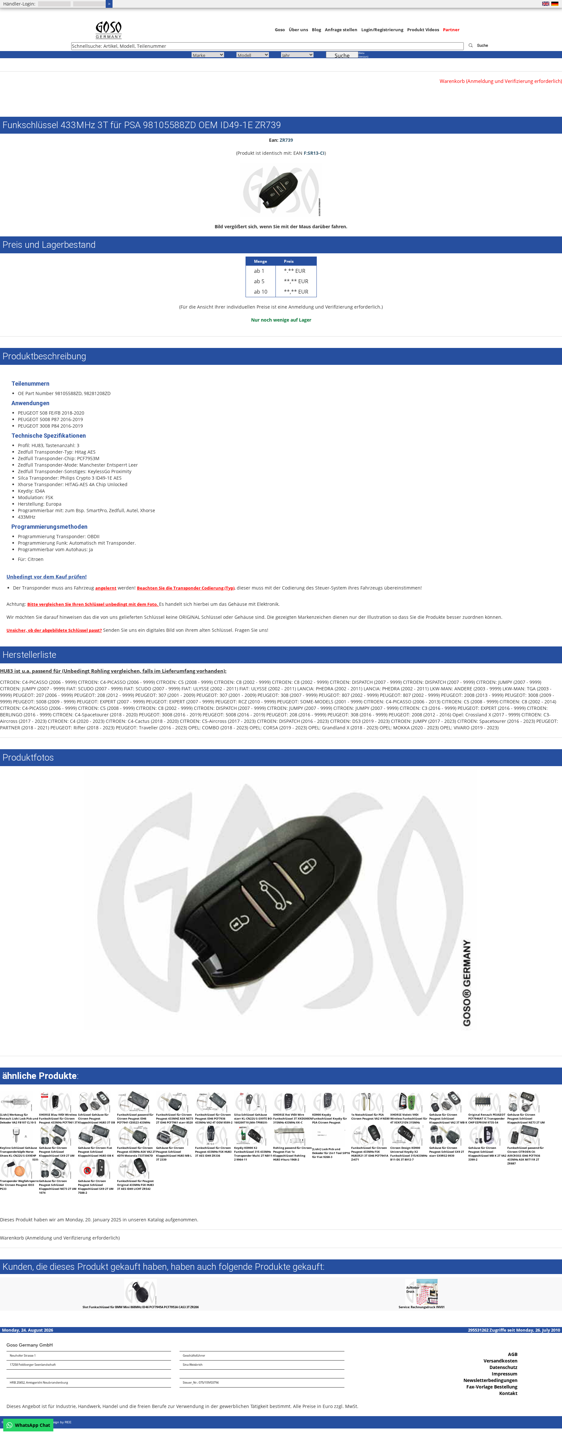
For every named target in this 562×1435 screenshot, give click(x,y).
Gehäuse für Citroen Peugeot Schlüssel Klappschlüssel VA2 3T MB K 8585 (448, 1120)
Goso (280, 30)
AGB (512, 1354)
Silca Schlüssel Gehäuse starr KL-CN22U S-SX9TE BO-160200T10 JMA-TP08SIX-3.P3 (253, 1120)
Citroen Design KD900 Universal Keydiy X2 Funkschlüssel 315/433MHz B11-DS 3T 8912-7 (408, 1153)
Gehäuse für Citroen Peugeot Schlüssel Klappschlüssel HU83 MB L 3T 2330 (174, 1153)
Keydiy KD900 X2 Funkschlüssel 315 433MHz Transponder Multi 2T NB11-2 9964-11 (253, 1153)
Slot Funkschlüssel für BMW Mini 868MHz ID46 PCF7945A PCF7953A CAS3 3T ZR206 (141, 1307)
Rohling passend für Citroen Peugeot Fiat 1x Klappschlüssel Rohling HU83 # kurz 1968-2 (292, 1153)
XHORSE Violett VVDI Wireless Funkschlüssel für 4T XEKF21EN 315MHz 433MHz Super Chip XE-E (408, 1120)
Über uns (298, 30)
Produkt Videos (423, 30)
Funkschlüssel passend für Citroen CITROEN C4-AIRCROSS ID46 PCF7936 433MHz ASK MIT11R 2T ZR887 (525, 1155)
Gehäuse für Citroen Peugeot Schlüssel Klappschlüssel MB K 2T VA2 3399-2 (487, 1153)
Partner (451, 30)
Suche (342, 55)
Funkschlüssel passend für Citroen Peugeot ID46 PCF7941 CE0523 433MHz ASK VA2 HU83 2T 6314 (135, 1120)
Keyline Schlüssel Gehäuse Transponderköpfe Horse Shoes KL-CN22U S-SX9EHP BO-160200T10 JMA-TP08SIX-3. (19, 1155)
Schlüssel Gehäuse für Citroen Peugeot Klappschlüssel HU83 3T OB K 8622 (96, 1120)
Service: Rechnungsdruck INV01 (422, 1307)
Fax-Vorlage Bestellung (491, 1387)
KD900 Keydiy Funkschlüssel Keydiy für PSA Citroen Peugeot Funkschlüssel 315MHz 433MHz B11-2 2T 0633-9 (329, 1122)
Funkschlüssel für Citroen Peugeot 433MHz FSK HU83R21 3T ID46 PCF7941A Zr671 (369, 1153)
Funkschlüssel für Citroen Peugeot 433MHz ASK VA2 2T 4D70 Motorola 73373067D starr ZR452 (136, 1153)
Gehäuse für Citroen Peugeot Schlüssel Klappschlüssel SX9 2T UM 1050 (56, 1153)
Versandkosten (500, 1361)
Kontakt (508, 1393)
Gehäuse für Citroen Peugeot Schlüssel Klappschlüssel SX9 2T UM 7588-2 (96, 1186)
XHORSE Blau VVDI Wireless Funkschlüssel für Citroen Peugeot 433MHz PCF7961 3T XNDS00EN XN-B (58, 1120)
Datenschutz (503, 1367)
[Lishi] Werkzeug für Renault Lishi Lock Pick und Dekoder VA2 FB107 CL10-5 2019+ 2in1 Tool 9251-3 (19, 1120)
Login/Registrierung (382, 30)
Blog (316, 30)
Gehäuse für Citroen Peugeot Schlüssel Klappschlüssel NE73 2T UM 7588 (526, 1120)
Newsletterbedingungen (490, 1380)
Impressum (504, 1374)
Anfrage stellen (341, 30)
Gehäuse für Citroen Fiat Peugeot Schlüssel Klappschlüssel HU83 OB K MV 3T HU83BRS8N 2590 (96, 1153)
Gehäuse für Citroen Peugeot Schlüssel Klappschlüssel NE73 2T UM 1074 (57, 1186)
